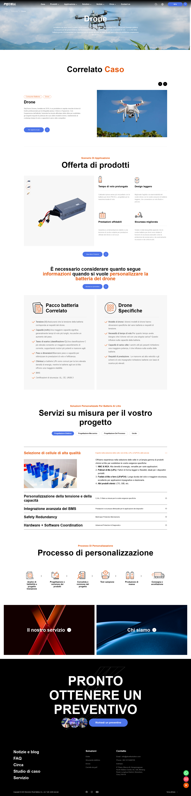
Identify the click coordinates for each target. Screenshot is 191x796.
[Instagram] (92, 792)
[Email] (186, 779)
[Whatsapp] (186, 773)
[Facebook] (87, 792)
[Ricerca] (156, 4)
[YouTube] (97, 792)
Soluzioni (91, 751)
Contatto (121, 751)
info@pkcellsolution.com (131, 756)
